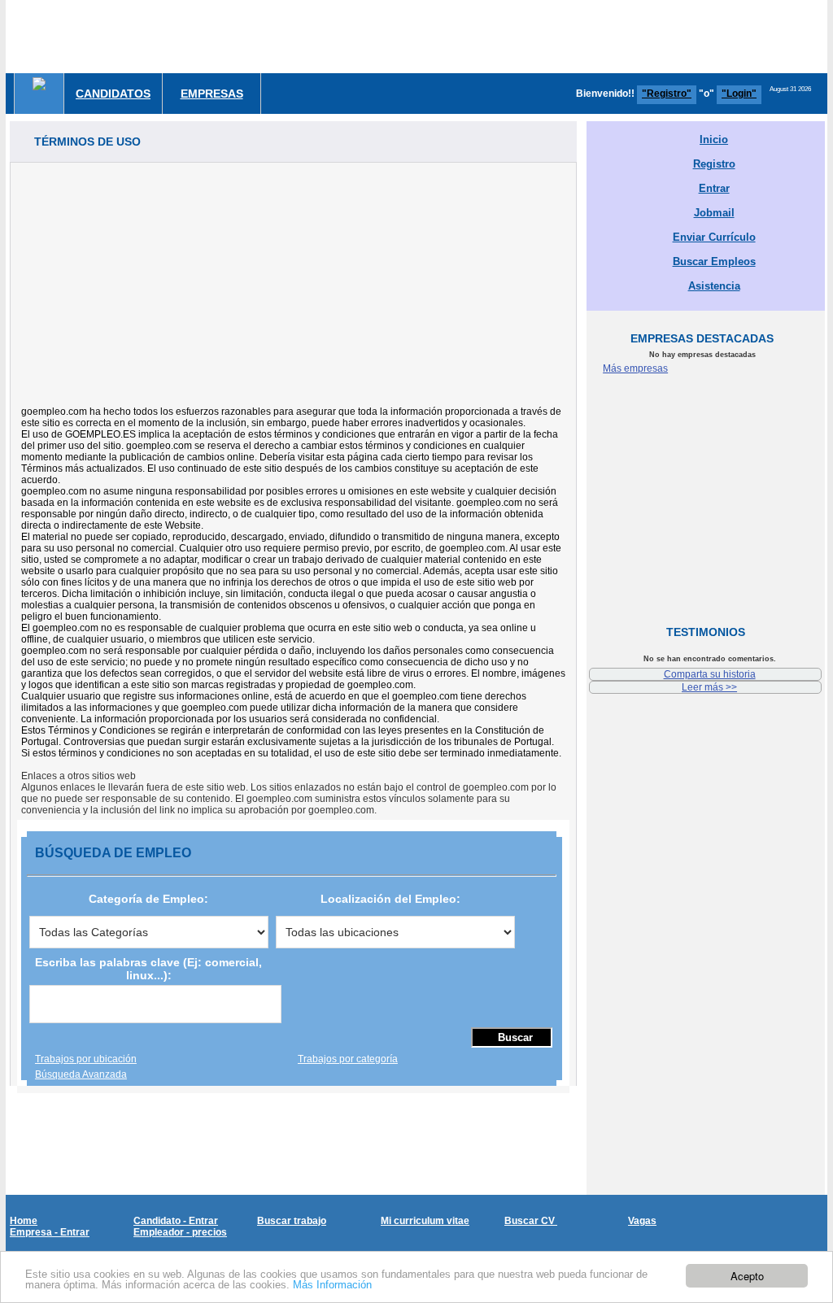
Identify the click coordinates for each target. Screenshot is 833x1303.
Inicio (714, 139)
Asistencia (714, 286)
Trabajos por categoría (348, 1059)
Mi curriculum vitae (425, 1221)
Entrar (714, 188)
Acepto (747, 1275)
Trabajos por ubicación (86, 1059)
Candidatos (113, 93)
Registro (714, 164)
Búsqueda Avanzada (81, 1074)
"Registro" (666, 93)
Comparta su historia (710, 674)
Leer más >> (709, 687)
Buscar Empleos (714, 261)
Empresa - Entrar (49, 1232)
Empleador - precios (180, 1232)
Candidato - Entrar (175, 1221)
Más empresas (635, 368)
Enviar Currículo (714, 237)
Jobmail (714, 213)
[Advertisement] (293, 276)
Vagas (642, 1221)
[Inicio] (39, 83)
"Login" (739, 93)
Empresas (212, 93)
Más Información (332, 1285)
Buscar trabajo (291, 1221)
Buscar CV (530, 1221)
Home (23, 1221)
